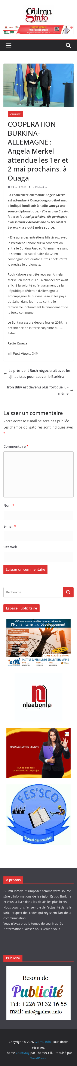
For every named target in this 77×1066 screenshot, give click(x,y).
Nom (8, 505)
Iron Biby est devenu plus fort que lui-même (37, 390)
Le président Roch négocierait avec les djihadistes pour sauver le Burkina (40, 373)
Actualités (15, 114)
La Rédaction (39, 187)
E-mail (9, 526)
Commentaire (15, 446)
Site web (10, 547)
